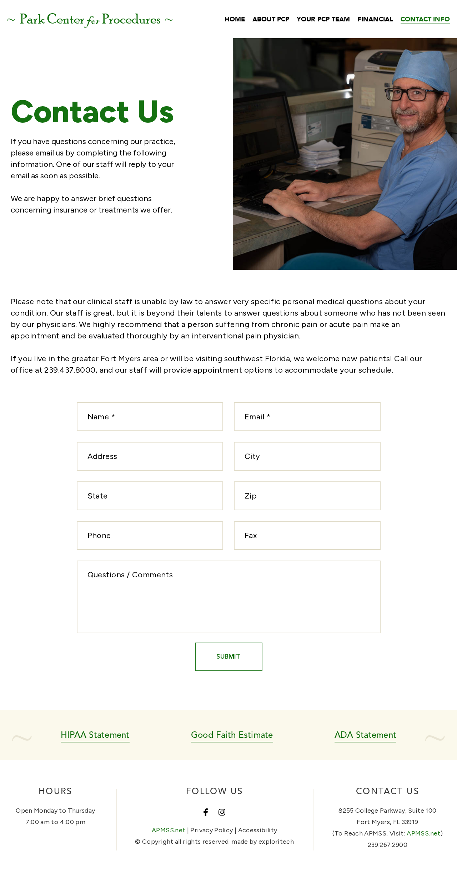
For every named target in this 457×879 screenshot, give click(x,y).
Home (235, 19)
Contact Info (425, 19)
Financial (375, 19)
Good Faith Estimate (232, 734)
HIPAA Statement (95, 734)
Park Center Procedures (90, 19)
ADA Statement (365, 734)
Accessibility (257, 830)
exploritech (276, 841)
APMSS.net (168, 830)
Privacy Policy (211, 830)
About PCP (271, 19)
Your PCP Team (323, 19)
